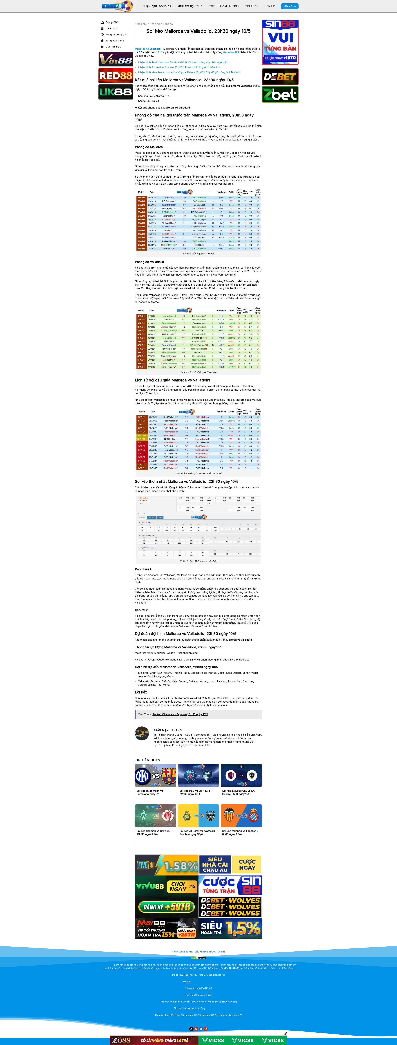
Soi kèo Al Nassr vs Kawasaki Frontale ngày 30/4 (197, 832)
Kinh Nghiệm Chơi (190, 6)
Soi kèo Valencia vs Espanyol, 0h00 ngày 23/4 (240, 832)
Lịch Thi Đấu (113, 46)
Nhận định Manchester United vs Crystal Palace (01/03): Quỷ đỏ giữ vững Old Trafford (189, 72)
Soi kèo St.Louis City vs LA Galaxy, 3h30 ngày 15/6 (238, 792)
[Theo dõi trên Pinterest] (196, 1029)
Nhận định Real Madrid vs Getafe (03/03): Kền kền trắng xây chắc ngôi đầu (182, 62)
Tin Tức (250, 6)
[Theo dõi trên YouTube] (205, 1029)
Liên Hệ (269, 6)
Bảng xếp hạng (114, 40)
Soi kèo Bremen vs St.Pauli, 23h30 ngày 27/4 (153, 832)
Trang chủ (141, 23)
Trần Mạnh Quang (214, 1008)
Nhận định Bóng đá (157, 6)
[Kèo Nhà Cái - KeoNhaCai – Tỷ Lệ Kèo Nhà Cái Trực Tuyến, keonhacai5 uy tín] (116, 6)
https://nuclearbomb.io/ (203, 981)
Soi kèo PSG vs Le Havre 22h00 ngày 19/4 (194, 792)
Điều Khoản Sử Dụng (205, 951)
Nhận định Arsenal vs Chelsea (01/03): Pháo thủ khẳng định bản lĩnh (179, 67)
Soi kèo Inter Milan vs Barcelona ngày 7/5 (149, 792)
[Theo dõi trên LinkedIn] (201, 1029)
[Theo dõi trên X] (191, 1029)
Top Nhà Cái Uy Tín (223, 6)
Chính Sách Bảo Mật (182, 951)
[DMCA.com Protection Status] (198, 958)
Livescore (111, 28)
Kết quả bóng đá (115, 34)
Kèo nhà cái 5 (231, 52)
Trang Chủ (111, 22)
